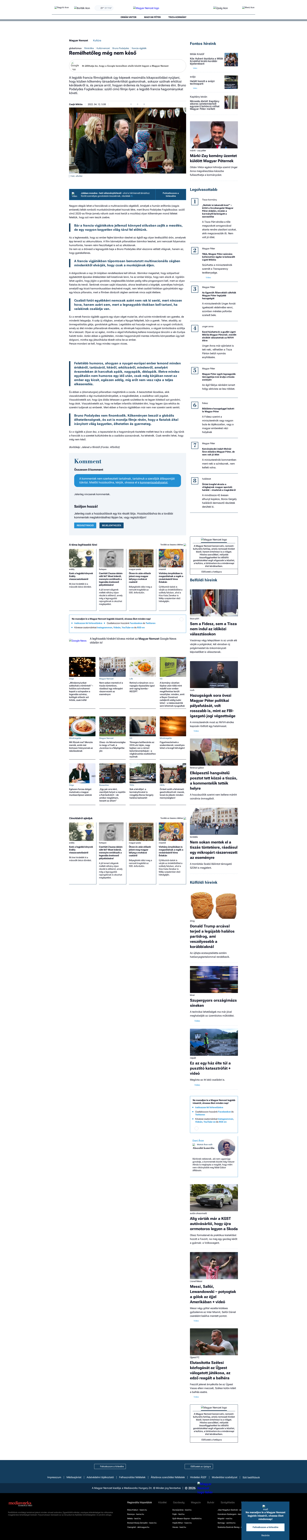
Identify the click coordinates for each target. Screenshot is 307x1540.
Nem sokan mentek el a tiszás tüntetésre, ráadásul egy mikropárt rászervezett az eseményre (111, 688)
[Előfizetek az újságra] (221, 8)
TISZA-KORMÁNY (177, 17)
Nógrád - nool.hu (225, 1518)
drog (192, 921)
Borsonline (104, 785)
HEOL (162, 785)
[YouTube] (175, 628)
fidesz (205, 403)
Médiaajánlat (74, 1477)
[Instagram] (175, 624)
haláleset (206, 478)
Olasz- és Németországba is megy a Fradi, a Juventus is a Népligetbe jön (112, 746)
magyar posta (135, 569)
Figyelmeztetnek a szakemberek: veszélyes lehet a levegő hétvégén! (172, 745)
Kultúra (97, 40)
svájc (193, 76)
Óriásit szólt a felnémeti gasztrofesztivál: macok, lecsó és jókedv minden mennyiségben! (172, 793)
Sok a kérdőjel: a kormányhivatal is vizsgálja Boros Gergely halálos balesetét (142, 793)
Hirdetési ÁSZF (198, 1477)
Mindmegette (75, 738)
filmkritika (89, 48)
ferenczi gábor (197, 767)
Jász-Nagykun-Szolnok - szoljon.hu (233, 1510)
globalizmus (75, 48)
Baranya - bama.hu (135, 1514)
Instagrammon (104, 627)
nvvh (192, 690)
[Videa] (169, 628)
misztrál (162, 569)
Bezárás (265, 1535)
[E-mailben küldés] (171, 104)
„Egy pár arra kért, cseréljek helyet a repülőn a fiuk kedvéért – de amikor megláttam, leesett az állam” (112, 795)
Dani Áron (198, 1140)
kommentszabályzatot (154, 482)
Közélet (162, 1502)
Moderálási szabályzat (224, 1477)
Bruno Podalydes (120, 48)
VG (161, 679)
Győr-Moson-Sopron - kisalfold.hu (187, 1518)
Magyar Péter (208, 248)
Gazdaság (179, 1502)
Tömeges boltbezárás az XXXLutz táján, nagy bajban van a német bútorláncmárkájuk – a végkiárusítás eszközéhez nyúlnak (143, 749)
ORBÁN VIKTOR (128, 17)
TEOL (132, 785)
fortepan (102, 569)
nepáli (193, 1058)
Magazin (196, 1502)
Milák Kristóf (197, 54)
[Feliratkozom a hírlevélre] (82, 8)
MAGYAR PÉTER (152, 17)
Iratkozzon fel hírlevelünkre (88, 623)
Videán (117, 627)
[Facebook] (169, 624)
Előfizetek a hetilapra (211, 571)
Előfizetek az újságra (201, 1466)
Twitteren (150, 623)
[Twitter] (181, 624)
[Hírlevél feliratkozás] (181, 619)
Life (131, 679)
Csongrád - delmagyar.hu (138, 1527)
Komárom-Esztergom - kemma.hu (233, 1514)
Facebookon (136, 623)
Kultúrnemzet (103, 48)
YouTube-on (128, 627)
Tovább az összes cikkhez (172, 545)
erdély (72, 569)
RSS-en (141, 627)
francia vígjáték (139, 48)
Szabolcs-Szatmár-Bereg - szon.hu (233, 1527)
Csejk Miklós (76, 104)
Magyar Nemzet (78, 40)
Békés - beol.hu (134, 1518)
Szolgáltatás (228, 1502)
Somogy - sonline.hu (227, 1523)
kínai (192, 995)
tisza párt (194, 618)
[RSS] (181, 628)
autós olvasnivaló (198, 1213)
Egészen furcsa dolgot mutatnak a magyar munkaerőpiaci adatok (80, 792)
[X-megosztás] (178, 104)
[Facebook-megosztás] (184, 104)
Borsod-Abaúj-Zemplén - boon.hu (142, 1523)
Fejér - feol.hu (178, 1514)
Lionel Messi (196, 1281)
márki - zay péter (198, 150)
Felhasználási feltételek (132, 1477)
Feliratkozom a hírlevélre (171, 194)
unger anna (207, 326)
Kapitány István (198, 96)
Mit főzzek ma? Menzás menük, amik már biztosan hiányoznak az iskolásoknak (81, 746)
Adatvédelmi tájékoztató (100, 1477)
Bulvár (210, 1502)
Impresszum (54, 1477)
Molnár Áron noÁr (205, 1144)
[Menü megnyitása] (248, 8)
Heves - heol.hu (179, 1527)
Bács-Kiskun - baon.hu (137, 1510)
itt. (132, 196)
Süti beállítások (251, 1477)
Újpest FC (194, 1357)
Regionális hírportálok (139, 1502)
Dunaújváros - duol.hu (182, 1510)
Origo (71, 679)
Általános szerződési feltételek (168, 1477)
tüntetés (194, 837)
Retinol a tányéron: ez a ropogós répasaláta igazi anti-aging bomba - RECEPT (142, 687)
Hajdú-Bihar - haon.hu (182, 1523)
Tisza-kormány (209, 199)
